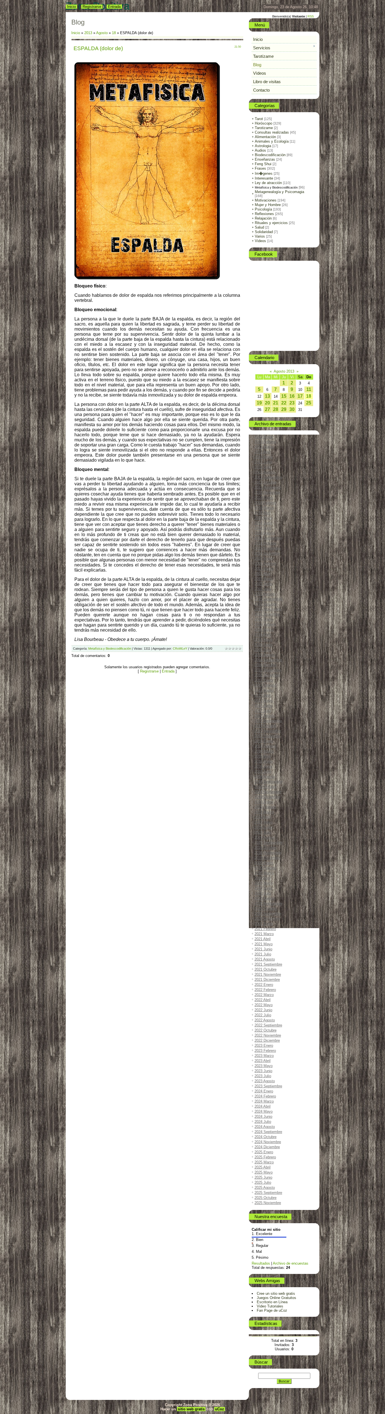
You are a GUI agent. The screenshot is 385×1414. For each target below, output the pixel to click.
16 (292, 396)
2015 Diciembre (267, 614)
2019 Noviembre (268, 853)
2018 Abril (263, 756)
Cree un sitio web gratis (276, 1293)
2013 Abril (263, 452)
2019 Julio (263, 832)
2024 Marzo (264, 1101)
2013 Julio (263, 467)
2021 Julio (263, 954)
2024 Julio (263, 1121)
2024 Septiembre (268, 1132)
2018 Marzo (264, 751)
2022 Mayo (264, 1005)
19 (259, 402)
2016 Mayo (264, 640)
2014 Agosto (265, 533)
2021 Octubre (265, 969)
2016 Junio (263, 645)
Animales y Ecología (272, 141)
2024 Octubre (265, 1137)
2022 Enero (264, 985)
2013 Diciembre (267, 492)
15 (283, 396)
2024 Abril (263, 1106)
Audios (260, 150)
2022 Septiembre (268, 1025)
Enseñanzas (265, 159)
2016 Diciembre (267, 675)
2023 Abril (263, 1061)
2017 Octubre (265, 726)
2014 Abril (263, 513)
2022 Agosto (265, 1020)
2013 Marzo (264, 447)
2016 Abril (263, 634)
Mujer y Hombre (268, 205)
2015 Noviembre (268, 609)
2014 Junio (263, 523)
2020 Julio (263, 893)
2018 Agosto (265, 777)
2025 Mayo (264, 1172)
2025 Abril (263, 1167)
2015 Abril (263, 574)
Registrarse (92, 7)
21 (275, 402)
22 (283, 402)
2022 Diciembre (267, 1040)
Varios (260, 236)
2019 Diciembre (267, 858)
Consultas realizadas (272, 132)
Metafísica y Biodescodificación (109, 648)
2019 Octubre (265, 848)
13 (267, 396)
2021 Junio (263, 949)
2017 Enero (264, 680)
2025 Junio (263, 1177)
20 (267, 402)
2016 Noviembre (268, 670)
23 (292, 402)
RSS (310, 16)
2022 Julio (263, 1015)
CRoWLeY (180, 648)
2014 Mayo (264, 518)
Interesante (264, 178)
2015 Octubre (265, 604)
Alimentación (265, 137)
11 (308, 389)
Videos (260, 241)
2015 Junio (263, 584)
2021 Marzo (264, 934)
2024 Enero (264, 1091)
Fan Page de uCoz (272, 1310)
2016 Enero (264, 619)
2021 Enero (264, 924)
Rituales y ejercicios (271, 223)
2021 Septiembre (268, 964)
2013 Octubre (265, 482)
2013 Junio (263, 462)
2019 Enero (264, 802)
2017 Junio (263, 705)
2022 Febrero (265, 990)
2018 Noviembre (268, 792)
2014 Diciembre (267, 553)
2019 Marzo (264, 812)
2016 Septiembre (268, 660)
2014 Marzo (264, 508)
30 (292, 409)
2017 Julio (263, 711)
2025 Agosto (265, 1187)
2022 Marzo (264, 995)
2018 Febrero (265, 746)
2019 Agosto (265, 837)
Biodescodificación (270, 155)
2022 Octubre (265, 1030)
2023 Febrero (265, 1050)
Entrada (114, 7)
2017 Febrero (265, 685)
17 (300, 396)
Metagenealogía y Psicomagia (279, 192)
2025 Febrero (265, 1157)
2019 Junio (263, 827)
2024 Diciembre (267, 1147)
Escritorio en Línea (272, 1302)
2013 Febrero (265, 442)
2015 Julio (263, 589)
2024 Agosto (265, 1127)
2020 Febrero (265, 868)
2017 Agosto (265, 716)
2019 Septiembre (268, 842)
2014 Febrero (265, 503)
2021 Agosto (265, 959)
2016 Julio (263, 650)
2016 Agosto (265, 655)
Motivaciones (265, 200)
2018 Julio (263, 771)
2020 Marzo (264, 873)
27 (267, 409)
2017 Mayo (264, 700)
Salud (259, 227)
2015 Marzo (264, 569)
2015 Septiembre (268, 599)
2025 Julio (263, 1182)
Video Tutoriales (270, 1306)
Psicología (263, 209)
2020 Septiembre (268, 903)
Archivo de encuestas (290, 1263)
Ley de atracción (268, 183)
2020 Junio (263, 888)
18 (114, 33)
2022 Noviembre (268, 1035)
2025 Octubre (265, 1198)
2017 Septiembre (268, 721)
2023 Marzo (264, 1056)
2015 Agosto (265, 594)
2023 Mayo (264, 1066)
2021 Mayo (264, 944)
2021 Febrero (265, 929)
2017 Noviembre (268, 731)
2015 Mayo (264, 579)
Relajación (263, 218)
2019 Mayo (264, 822)
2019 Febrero (265, 807)
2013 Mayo (264, 457)
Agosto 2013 (284, 371)
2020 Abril (263, 878)
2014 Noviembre (268, 548)
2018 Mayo (264, 761)
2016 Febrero (265, 624)
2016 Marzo (264, 629)
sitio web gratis (191, 1409)
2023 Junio (263, 1071)
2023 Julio (263, 1076)
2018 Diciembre (267, 797)
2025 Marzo (264, 1162)
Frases (260, 168)
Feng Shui (263, 164)
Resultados (261, 1263)
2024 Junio (263, 1116)
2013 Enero (264, 437)
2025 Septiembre (268, 1192)
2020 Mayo (264, 883)
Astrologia (263, 146)
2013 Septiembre (268, 477)
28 (275, 409)
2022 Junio (263, 1010)
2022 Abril (263, 1000)
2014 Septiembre (268, 538)
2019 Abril (263, 817)
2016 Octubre (265, 665)
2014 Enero (264, 497)
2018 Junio (263, 766)
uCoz (219, 1409)
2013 (88, 33)
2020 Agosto (265, 898)
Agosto (102, 33)
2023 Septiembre (268, 1086)
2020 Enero (264, 863)
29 (283, 409)
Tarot (259, 119)
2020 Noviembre (268, 913)
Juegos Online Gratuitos (276, 1298)
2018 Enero (264, 741)
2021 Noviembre (268, 974)
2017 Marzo (264, 690)
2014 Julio (263, 528)
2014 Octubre (265, 543)
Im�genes (264, 173)
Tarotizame (264, 128)
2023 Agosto (265, 1081)
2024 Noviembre (268, 1142)
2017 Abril (263, 695)
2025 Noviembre (268, 1203)
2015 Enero (264, 558)
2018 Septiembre (268, 782)
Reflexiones (264, 214)
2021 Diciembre (267, 979)
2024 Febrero (265, 1096)
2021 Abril (263, 939)
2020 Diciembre (267, 919)
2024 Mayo (264, 1111)
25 (308, 402)
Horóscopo (263, 123)
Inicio (71, 7)
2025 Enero (264, 1152)
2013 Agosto (265, 472)
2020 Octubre (265, 908)
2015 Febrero (265, 563)
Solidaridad (264, 232)
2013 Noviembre (268, 487)
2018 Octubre (265, 787)
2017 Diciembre (267, 736)
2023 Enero (264, 1045)
